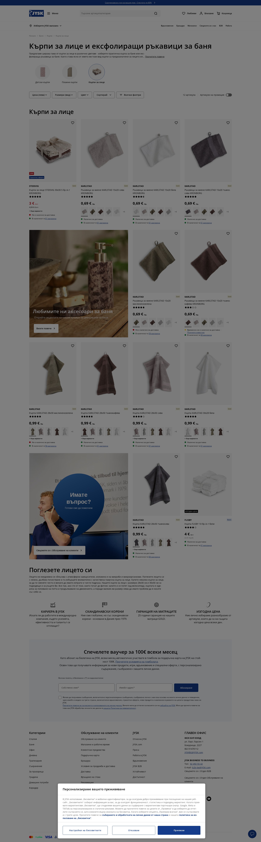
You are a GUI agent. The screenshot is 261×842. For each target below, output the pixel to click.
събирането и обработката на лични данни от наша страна (135, 815)
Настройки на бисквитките (85, 830)
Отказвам (133, 830)
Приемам (179, 830)
